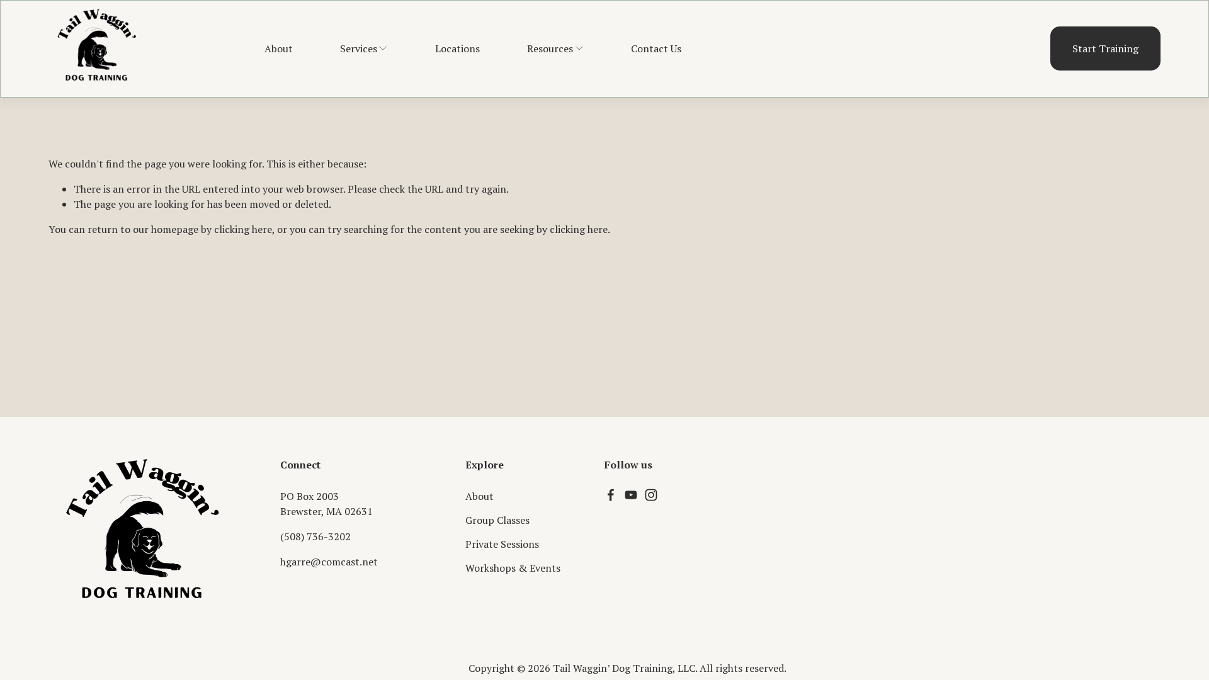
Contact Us (656, 48)
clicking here (243, 229)
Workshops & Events (512, 568)
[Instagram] (651, 495)
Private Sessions (502, 544)
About (278, 48)
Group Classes (497, 520)
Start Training (1105, 48)
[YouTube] (631, 495)
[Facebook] (610, 495)
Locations (457, 48)
